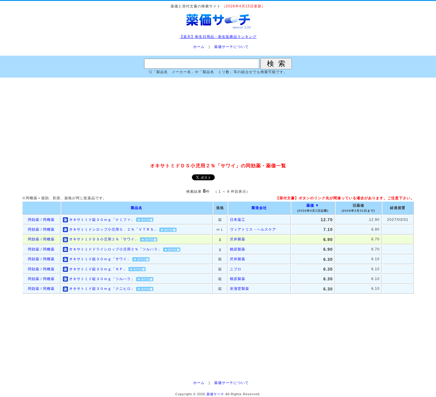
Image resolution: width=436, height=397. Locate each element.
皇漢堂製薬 (239, 289)
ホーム (199, 47)
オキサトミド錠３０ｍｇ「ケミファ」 (102, 220)
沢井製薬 (237, 239)
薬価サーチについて (231, 47)
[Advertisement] (218, 120)
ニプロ (235, 269)
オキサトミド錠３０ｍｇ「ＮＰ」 (98, 269)
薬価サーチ (215, 394)
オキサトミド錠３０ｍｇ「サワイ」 (100, 259)
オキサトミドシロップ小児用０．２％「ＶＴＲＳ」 (113, 229)
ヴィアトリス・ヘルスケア (253, 229)
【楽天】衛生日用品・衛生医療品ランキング (218, 37)
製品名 (136, 208)
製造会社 (259, 208)
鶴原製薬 (237, 249)
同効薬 (33, 220)
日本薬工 (237, 220)
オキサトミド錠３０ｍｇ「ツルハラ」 (102, 279)
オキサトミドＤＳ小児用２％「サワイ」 (104, 239)
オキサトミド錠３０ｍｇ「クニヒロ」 (102, 289)
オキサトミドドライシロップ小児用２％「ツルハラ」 (115, 249)
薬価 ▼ (312, 205)
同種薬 (49, 220)
